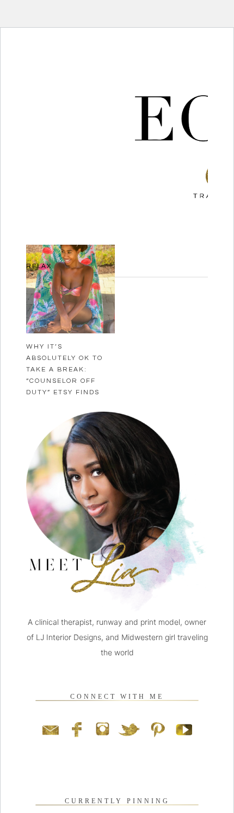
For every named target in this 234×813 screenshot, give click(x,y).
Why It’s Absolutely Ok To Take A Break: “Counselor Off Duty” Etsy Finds (64, 369)
